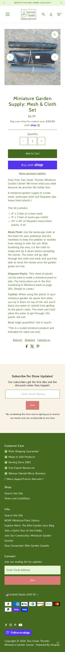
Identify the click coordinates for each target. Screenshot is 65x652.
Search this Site (14, 493)
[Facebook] (6, 625)
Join (32, 405)
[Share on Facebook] (27, 347)
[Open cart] (58, 14)
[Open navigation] (8, 14)
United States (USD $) (23, 594)
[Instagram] (10, 625)
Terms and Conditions (17, 498)
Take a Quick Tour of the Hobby (23, 530)
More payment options (32, 173)
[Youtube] (20, 625)
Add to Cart (32, 153)
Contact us (43, 340)
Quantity (32, 134)
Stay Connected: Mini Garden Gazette (27, 545)
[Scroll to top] (58, 642)
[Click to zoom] (55, 35)
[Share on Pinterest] (38, 347)
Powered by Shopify (48, 644)
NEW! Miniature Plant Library (22, 520)
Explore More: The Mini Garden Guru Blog (29, 525)
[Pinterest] (15, 625)
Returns (17, 340)
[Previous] (10, 57)
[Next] (55, 57)
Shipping (30, 340)
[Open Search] (43, 14)
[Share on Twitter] (32, 347)
